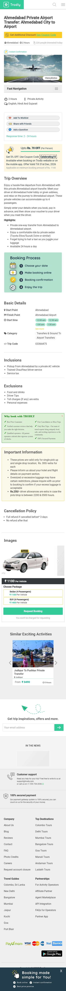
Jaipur (7, 910)
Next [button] (53, 561)
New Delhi (9, 891)
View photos (51, 78)
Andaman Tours (44, 863)
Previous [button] (12, 561)
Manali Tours (42, 856)
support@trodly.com (25, 781)
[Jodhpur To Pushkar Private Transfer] (33, 653)
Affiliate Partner (43, 891)
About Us (9, 825)
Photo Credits (11, 856)
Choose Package (12, 586)
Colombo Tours (43, 825)
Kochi (7, 916)
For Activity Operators (47, 884)
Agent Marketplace (45, 897)
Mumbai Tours (43, 837)
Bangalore (9, 897)
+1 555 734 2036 (34, 784)
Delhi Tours (41, 831)
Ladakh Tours (42, 869)
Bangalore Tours (44, 844)
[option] (33, 561)
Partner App (41, 916)
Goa (6, 922)
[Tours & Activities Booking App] (33, 953)
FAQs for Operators (45, 910)
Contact (8, 844)
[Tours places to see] (12, 4)
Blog (6, 831)
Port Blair (9, 929)
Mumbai (8, 903)
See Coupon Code (46, 34)
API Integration (43, 903)
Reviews (8, 837)
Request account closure (17, 869)
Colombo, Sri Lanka (14, 884)
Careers (8, 863)
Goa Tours (41, 850)
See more (39, 329)
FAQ (6, 850)
